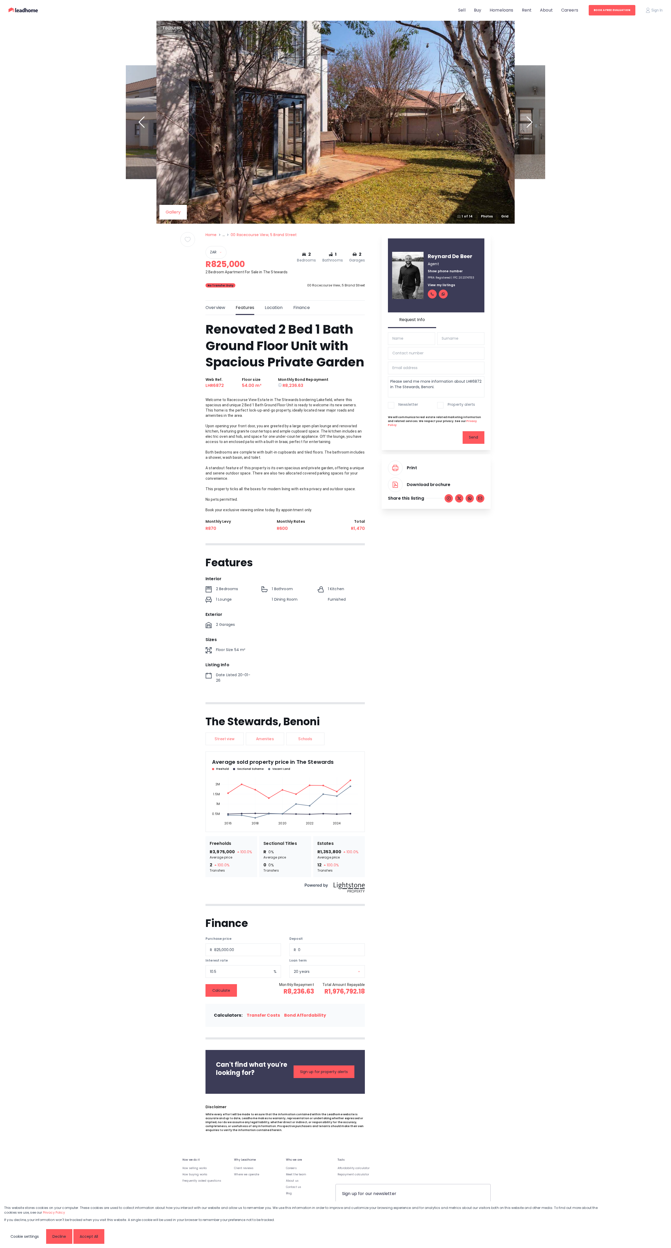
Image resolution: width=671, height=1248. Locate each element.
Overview (215, 308)
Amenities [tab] (265, 739)
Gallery (173, 212)
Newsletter (408, 404)
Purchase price (218, 938)
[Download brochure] (395, 484)
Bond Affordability (305, 1015)
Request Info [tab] (412, 320)
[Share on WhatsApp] (470, 498)
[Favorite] (187, 239)
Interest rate (216, 960)
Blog (289, 1193)
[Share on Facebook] (449, 498)
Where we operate (246, 1174)
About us (292, 1181)
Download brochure (429, 485)
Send (473, 437)
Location (274, 308)
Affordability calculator (354, 1168)
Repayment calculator (353, 1174)
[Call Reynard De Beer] (432, 294)
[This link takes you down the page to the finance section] (280, 385)
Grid (504, 216)
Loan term (298, 960)
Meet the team (296, 1174)
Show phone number (445, 271)
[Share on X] (459, 498)
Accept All (89, 1236)
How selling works (194, 1168)
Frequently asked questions (201, 1181)
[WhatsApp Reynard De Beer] (443, 294)
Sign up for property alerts (324, 1071)
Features (245, 308)
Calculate (221, 990)
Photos (487, 216)
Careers (291, 1168)
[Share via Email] (480, 498)
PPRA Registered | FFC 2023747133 (451, 278)
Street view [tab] (225, 739)
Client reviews (243, 1168)
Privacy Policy (54, 1212)
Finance (301, 308)
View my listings (441, 285)
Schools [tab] (305, 739)
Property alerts (461, 404)
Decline (59, 1236)
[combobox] (334, 971)
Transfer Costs (263, 1015)
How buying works (194, 1174)
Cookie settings (24, 1236)
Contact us (293, 1187)
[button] (141, 122)
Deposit (296, 938)
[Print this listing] (395, 468)
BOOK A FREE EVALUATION (612, 10)
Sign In (657, 10)
